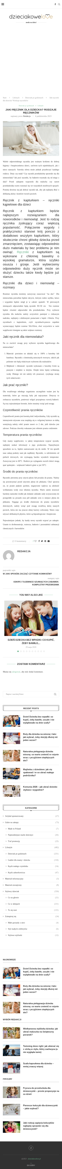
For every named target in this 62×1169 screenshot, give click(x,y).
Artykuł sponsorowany (32, 816)
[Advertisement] (31, 62)
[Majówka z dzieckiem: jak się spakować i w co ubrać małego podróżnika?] (11, 773)
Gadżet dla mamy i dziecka (33, 860)
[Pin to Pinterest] (45, 541)
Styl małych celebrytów (33, 929)
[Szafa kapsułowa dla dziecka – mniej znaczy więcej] (11, 1067)
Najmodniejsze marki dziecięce (33, 835)
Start (4, 98)
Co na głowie (33, 898)
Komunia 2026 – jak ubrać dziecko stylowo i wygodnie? (40, 788)
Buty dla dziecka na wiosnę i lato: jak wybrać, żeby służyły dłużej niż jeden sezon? (40, 737)
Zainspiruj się (32, 916)
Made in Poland (33, 829)
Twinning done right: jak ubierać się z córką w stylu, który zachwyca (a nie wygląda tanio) (41, 1049)
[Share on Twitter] (42, 541)
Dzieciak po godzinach (34, 98)
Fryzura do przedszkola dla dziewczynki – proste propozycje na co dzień (41, 1091)
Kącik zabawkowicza (33, 873)
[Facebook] (55, 4)
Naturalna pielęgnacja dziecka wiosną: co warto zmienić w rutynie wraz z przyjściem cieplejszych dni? (41, 756)
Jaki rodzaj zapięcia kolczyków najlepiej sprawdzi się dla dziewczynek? (38, 1126)
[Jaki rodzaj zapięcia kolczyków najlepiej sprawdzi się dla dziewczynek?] (11, 1127)
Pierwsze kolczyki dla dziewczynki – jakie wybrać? (40, 1107)
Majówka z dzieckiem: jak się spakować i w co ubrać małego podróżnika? (38, 772)
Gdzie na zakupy (32, 822)
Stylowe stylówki (33, 935)
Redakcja (27, 116)
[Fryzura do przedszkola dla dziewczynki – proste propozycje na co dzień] (11, 1092)
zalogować (16, 672)
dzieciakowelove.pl (34, 1159)
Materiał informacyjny (32, 879)
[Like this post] (35, 541)
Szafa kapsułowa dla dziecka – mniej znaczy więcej (38, 1065)
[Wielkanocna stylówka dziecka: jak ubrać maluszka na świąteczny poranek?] (11, 1033)
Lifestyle (16, 98)
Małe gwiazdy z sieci (33, 923)
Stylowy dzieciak (32, 891)
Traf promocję (33, 841)
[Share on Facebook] (39, 541)
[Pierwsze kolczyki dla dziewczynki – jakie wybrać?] (11, 1109)
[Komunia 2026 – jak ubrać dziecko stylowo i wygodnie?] (11, 791)
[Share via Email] (49, 541)
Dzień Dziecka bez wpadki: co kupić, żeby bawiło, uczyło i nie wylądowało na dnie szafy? (38, 719)
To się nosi (33, 910)
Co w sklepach (33, 904)
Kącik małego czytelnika (33, 866)
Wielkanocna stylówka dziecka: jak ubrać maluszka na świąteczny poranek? (40, 1031)
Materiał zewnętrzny (32, 885)
